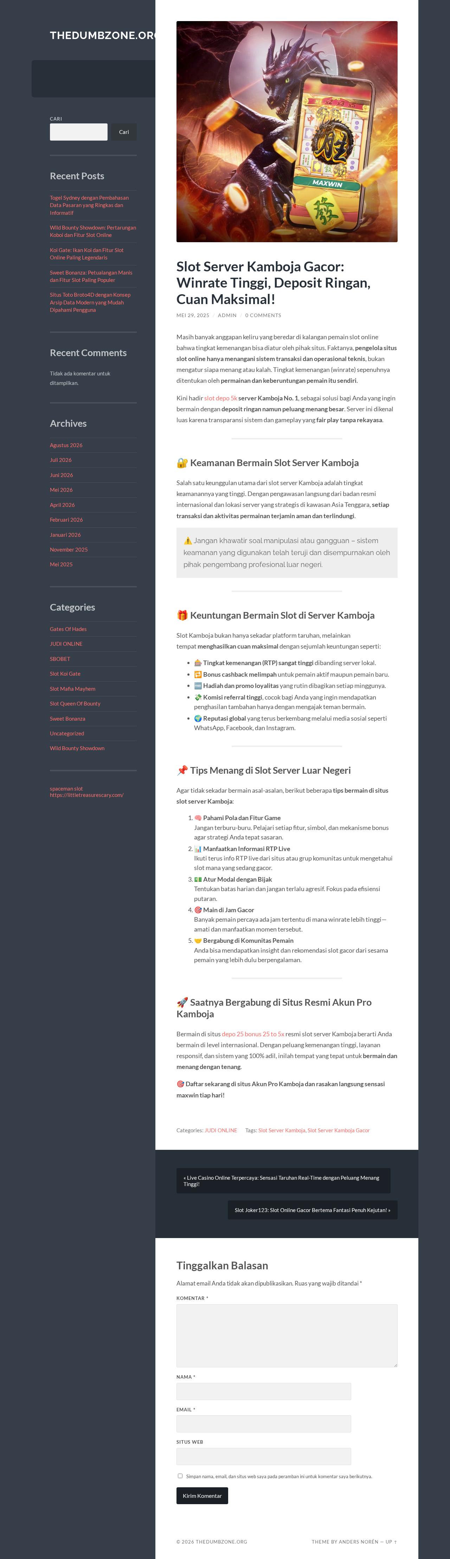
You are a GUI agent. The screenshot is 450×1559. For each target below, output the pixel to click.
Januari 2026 (65, 535)
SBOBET (60, 659)
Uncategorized (67, 733)
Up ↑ (392, 1542)
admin (227, 315)
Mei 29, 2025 (193, 315)
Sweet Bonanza (67, 718)
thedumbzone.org (106, 35)
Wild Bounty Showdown (77, 748)
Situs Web (189, 1442)
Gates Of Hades (68, 629)
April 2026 (62, 505)
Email (185, 1409)
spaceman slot (66, 788)
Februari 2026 (66, 519)
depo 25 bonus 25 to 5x (253, 1034)
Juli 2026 (61, 460)
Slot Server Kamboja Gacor (339, 1130)
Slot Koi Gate (65, 673)
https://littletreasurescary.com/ (87, 795)
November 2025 (69, 549)
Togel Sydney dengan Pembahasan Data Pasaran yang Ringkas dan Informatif (89, 205)
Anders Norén (359, 1542)
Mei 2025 (61, 564)
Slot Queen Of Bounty (75, 703)
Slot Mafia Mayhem (72, 688)
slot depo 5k (220, 398)
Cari (56, 119)
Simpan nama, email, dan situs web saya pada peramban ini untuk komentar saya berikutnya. (279, 1476)
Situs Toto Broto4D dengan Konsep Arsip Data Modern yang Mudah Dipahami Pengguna (90, 302)
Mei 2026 (61, 490)
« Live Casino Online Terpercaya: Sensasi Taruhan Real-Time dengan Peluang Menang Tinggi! (281, 1180)
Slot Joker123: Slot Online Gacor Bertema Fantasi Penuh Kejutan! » (313, 1210)
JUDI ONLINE (66, 643)
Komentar (192, 1298)
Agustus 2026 (66, 445)
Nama (185, 1377)
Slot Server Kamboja (282, 1130)
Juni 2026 (61, 475)
